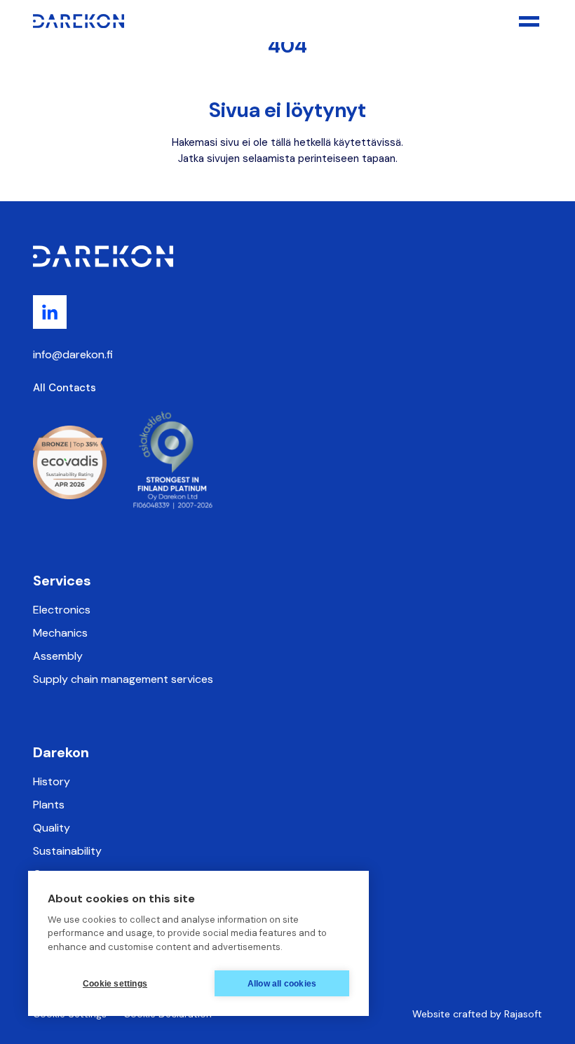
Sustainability (67, 850)
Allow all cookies (282, 984)
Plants (49, 804)
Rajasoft (523, 1014)
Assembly (58, 656)
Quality (51, 827)
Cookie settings (115, 984)
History (51, 781)
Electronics (61, 609)
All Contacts (64, 388)
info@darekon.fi (73, 354)
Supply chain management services (123, 679)
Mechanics (60, 632)
